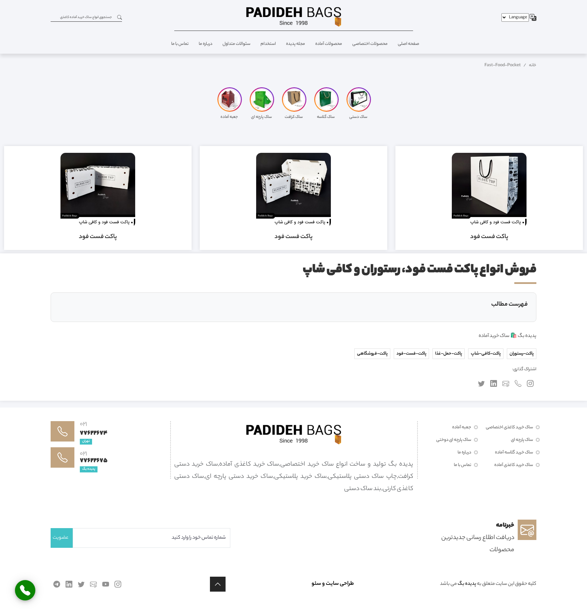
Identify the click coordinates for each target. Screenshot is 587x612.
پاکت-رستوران (522, 353)
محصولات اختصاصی (370, 44)
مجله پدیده (295, 44)
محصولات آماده (328, 44)
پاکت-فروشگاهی (372, 353)
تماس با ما (180, 44)
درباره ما (205, 44)
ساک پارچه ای (522, 440)
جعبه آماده (461, 427)
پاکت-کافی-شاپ (486, 353)
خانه (532, 65)
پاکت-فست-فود (411, 353)
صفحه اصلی (408, 44)
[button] (218, 584)
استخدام (268, 44)
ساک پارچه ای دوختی (453, 440)
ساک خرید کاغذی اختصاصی (509, 427)
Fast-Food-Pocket (502, 65)
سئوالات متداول (236, 44)
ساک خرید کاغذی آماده (513, 465)
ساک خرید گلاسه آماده (514, 452)
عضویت (61, 538)
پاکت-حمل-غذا (448, 353)
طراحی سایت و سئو (333, 584)
